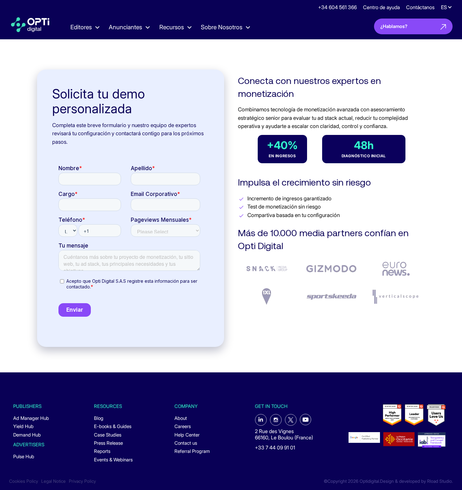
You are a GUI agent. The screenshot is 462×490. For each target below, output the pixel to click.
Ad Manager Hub (31, 418)
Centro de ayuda (381, 7)
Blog (98, 418)
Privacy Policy (82, 481)
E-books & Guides (112, 426)
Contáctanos (420, 7)
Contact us (185, 443)
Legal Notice (53, 481)
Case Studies (107, 435)
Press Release (108, 443)
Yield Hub (23, 426)
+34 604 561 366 (337, 7)
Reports (102, 451)
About (180, 418)
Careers (182, 426)
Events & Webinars (113, 460)
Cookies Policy (23, 481)
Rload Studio (439, 481)
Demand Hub (27, 435)
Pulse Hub (23, 456)
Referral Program (192, 451)
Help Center (187, 435)
